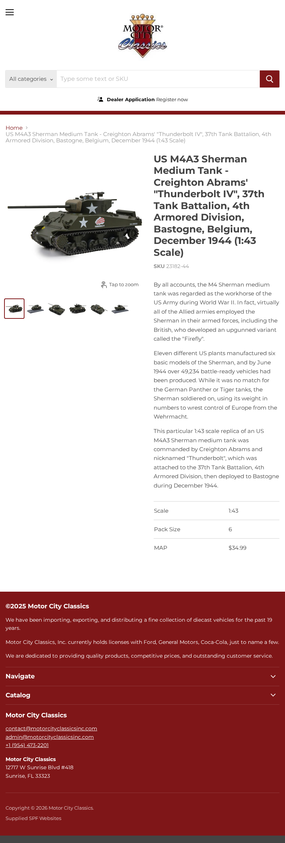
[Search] (269, 78)
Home (14, 128)
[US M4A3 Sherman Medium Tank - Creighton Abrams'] (14, 308)
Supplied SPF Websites (33, 818)
